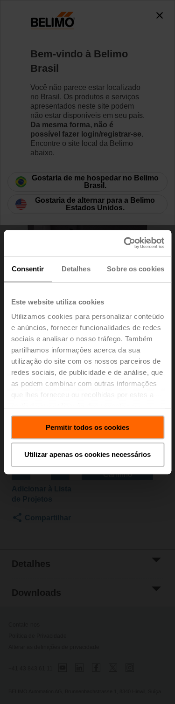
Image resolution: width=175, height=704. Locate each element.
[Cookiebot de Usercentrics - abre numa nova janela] (124, 243)
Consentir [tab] (28, 269)
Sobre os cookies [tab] (135, 269)
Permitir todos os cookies (87, 427)
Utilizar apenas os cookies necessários (87, 455)
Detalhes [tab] (76, 269)
